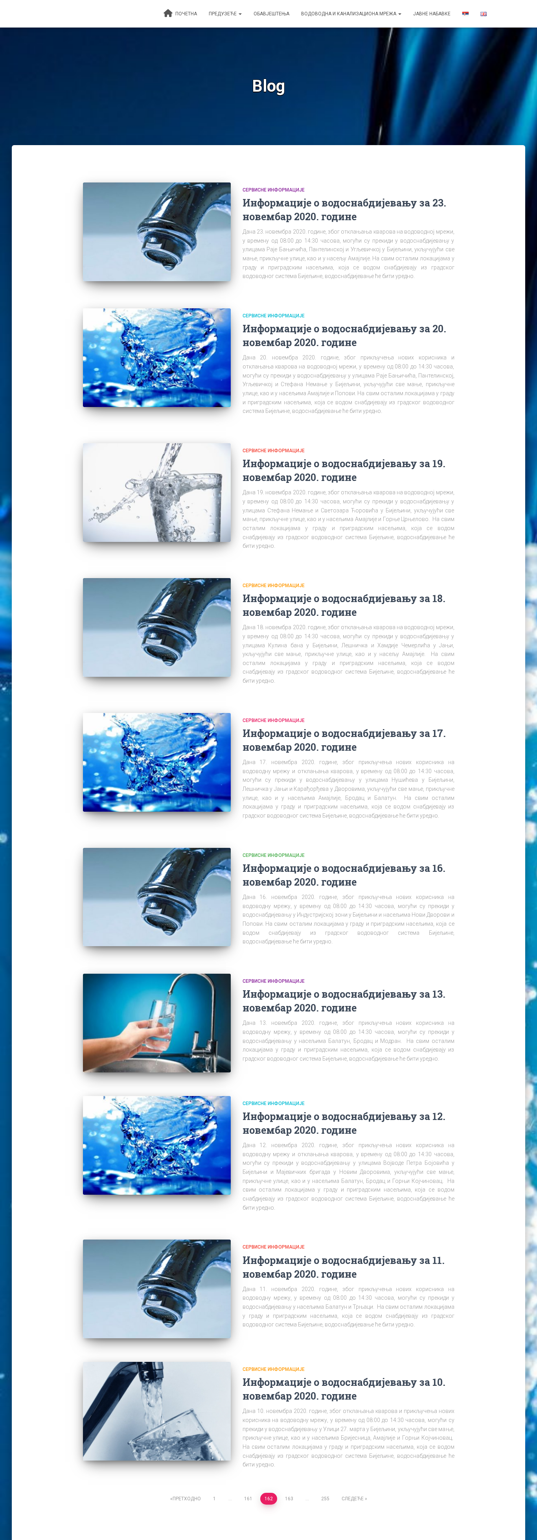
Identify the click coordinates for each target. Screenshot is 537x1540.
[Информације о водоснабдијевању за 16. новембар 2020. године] (157, 897)
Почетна (185, 14)
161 (248, 1498)
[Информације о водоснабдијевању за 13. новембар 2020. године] (157, 1023)
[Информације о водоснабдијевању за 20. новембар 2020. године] (157, 357)
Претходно (187, 1498)
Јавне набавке (432, 14)
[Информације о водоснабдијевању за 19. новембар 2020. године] (157, 492)
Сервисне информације (274, 190)
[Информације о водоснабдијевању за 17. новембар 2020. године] (157, 762)
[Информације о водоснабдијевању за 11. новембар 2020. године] (157, 1289)
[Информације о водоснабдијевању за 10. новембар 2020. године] (157, 1411)
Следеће (353, 1498)
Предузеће (223, 14)
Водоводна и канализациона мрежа (349, 14)
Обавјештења (271, 14)
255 (325, 1498)
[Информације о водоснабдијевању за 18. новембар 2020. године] (157, 627)
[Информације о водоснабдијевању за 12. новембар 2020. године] (157, 1145)
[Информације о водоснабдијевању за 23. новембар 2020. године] (157, 231)
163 (289, 1498)
